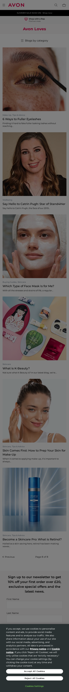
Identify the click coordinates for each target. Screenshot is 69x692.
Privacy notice (38, 648)
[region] (34, 658)
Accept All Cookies (34, 671)
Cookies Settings (34, 686)
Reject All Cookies (34, 678)
